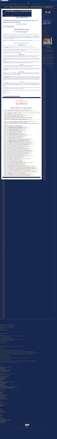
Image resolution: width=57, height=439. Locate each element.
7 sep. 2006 (3, 234)
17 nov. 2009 (44, 91)
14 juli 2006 (3, 256)
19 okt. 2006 (3, 206)
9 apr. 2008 (44, 149)
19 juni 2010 (44, 90)
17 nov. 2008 (44, 120)
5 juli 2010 (44, 89)
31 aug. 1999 (3, 313)
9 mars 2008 (44, 169)
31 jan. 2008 (3, 191)
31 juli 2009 (44, 104)
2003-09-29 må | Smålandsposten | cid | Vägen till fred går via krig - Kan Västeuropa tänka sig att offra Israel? (48, 51)
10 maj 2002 (3, 297)
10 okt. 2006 (3, 212)
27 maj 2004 (3, 283)
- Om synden (1, 379)
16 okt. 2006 (3, 208)
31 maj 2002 (3, 296)
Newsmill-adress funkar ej (18, 113)
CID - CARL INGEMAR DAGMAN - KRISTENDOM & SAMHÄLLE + (29, 7)
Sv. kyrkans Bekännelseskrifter (3, 373)
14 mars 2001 (3, 311)
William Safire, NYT (2, 422)
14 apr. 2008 (44, 147)
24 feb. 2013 (44, 77)
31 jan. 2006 (3, 260)
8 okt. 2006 (3, 214)
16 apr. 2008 (44, 146)
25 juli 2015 (44, 69)
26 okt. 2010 (44, 86)
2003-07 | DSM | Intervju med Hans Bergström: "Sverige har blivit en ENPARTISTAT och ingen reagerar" (11, 335)
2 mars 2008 (44, 174)
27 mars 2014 (44, 74)
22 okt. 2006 (3, 204)
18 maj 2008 (44, 126)
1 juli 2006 (3, 257)
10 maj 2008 (44, 130)
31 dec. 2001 (3, 304)
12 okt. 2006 (3, 211)
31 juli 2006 (3, 250)
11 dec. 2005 (3, 264)
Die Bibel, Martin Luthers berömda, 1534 (4, 394)
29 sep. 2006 (3, 220)
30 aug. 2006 (3, 238)
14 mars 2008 (44, 166)
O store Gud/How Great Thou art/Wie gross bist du (5, 367)
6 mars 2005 (3, 274)
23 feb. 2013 (44, 78)
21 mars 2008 (44, 161)
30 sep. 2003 (3, 287)
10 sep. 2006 (3, 233)
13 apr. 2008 (44, 148)
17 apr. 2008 (44, 145)
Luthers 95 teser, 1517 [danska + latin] (4, 376)
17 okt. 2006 (3, 207)
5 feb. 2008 (3, 188)
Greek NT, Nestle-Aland (2, 396)
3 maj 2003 (3, 290)
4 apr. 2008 (44, 152)
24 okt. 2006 (3, 202)
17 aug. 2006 (3, 246)
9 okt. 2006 (3, 213)
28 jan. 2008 (3, 192)
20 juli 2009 (44, 105)
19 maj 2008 (44, 125)
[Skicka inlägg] (19, 95)
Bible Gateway (1, 397)
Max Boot (1, 417)
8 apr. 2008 (44, 150)
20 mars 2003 (3, 294)
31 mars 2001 (3, 310)
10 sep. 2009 (44, 97)
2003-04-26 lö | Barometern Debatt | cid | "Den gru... (48, 59)
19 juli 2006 (3, 255)
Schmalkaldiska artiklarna (2, 378)
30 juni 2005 (3, 270)
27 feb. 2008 (44, 177)
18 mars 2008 (44, 163)
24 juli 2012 (44, 79)
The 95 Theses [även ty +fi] (3, 377)
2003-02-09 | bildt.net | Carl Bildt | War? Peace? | (5, 356)
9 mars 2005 (3, 273)
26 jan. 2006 (3, 261)
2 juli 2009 (44, 108)
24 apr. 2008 (44, 140)
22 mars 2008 (44, 160)
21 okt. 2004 (3, 278)
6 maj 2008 (44, 133)
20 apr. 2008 (44, 143)
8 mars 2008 (44, 170)
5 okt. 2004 (3, 280)
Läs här (26, 116)
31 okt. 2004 (3, 277)
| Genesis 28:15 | (19, 13)
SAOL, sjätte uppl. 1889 (2, 411)
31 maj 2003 (3, 289)
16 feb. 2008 (3, 184)
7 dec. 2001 (3, 305)
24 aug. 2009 (44, 101)
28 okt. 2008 (44, 121)
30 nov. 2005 (3, 265)
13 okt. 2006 (3, 210)
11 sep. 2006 (3, 232)
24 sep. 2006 (3, 224)
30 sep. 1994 (3, 316)
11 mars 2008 (44, 168)
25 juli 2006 (3, 252)
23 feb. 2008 (3, 180)
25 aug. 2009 (44, 100)
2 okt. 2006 (3, 218)
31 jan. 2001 (3, 312)
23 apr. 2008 (44, 141)
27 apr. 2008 (44, 138)
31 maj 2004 (3, 282)
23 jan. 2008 (3, 194)
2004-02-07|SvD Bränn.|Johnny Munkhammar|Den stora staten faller (7, 338)
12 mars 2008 (44, 167)
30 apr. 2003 (3, 291)
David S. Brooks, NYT (2, 418)
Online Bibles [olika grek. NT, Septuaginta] (4, 398)
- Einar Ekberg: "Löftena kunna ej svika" (4, 370)
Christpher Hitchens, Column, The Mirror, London (5, 420)
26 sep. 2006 (3, 222)
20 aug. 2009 (44, 103)
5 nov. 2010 (44, 85)
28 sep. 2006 (3, 221)
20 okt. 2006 (3, 205)
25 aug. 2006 (3, 241)
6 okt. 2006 (3, 215)
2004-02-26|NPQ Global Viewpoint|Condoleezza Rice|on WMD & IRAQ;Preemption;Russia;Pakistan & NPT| (11, 350)
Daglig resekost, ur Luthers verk (3, 368)
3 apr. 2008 (44, 153)
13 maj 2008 (44, 128)
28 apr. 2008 (44, 137)
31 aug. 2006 (3, 237)
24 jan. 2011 (44, 84)
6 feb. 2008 (3, 187)
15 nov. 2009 (44, 92)
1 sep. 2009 (44, 99)
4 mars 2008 (44, 173)
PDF (34, 110)
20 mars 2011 (44, 81)
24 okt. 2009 (44, 95)
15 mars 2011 (44, 83)
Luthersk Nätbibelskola (2, 391)
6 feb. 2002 (3, 302)
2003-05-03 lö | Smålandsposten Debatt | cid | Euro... (48, 57)
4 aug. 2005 (3, 269)
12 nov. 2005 (3, 266)
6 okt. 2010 (44, 87)
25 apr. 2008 (44, 139)
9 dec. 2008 (44, 118)
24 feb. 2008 (44, 179)
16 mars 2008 (44, 164)
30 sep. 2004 (3, 281)
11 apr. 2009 (44, 112)
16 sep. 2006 (3, 229)
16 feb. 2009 (44, 115)
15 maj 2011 (44, 80)
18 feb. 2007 (3, 200)
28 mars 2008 (44, 157)
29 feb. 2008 (44, 176)
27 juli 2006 (3, 251)
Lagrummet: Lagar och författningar (4, 404)
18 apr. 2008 (44, 144)
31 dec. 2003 (3, 286)
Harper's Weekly (2, 348)
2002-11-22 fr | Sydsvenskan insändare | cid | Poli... (48, 65)
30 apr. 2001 (3, 309)
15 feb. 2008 (3, 185)
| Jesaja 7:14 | (16, 13)
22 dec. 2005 (3, 263)
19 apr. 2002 (3, 298)
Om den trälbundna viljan (2, 383)
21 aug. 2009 (44, 102)
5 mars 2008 (44, 172)
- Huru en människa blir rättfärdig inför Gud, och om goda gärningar (7, 381)
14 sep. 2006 (3, 230)
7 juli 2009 (44, 107)
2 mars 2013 (44, 76)
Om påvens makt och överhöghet (3, 382)
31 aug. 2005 (3, 267)
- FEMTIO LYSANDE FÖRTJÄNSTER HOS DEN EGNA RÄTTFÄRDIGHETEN (9, 386)
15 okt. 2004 (3, 279)
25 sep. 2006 (3, 223)
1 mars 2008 (44, 175)
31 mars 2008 (44, 155)
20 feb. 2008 (3, 182)
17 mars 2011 (44, 82)
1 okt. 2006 (3, 219)
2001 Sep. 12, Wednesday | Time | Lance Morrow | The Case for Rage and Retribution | (9, 362)
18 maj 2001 (3, 308)
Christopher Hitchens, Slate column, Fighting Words (5, 419)
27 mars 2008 (44, 158)
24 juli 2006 (3, 253)
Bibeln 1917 (1, 392)
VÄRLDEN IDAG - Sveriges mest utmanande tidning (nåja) (7, 327)
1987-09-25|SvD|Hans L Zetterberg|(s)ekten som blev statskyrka (7, 340)
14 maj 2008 (44, 127)
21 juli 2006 (3, 254)
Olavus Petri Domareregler (3, 402)
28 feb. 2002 (3, 301)
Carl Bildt (1, 415)
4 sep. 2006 (3, 235)
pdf (36, 121)
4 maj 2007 (3, 199)
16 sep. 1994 (3, 317)
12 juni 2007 (3, 198)
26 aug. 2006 (3, 240)
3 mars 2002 (3, 300)
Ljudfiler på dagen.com (2, 369)
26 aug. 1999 (3, 314)
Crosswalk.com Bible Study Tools (3, 395)
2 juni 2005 (3, 271)
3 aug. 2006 (3, 248)
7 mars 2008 (44, 171)
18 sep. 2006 (3, 227)
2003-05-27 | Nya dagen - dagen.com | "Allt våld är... (48, 56)
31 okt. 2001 (3, 306)
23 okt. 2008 (44, 122)
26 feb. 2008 (44, 178)
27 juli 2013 (44, 75)
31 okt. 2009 (44, 94)
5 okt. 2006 (3, 216)
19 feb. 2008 (3, 183)
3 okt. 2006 (3, 217)
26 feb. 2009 (44, 114)
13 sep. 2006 (3, 231)
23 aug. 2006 (3, 242)
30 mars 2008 (44, 156)
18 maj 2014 (44, 73)
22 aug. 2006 (3, 243)
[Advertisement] (4, 322)
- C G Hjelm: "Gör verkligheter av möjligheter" (5, 371)
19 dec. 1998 (3, 315)
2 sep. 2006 (3, 236)
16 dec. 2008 (44, 117)
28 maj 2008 (44, 124)
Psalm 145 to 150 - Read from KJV (46, 26)
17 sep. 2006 (3, 228)
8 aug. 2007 (3, 197)
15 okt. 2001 (3, 307)
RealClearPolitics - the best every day (4, 330)
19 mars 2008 (44, 162)
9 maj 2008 (44, 131)
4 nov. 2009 (44, 93)
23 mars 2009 (44, 113)
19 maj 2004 (3, 284)
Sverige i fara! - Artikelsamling (3, 342)
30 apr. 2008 (44, 136)
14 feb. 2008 (3, 186)
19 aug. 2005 (3, 268)
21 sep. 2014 (44, 71)
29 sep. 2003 (3, 288)
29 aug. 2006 (3, 239)
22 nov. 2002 (3, 295)
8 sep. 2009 (44, 98)
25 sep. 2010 (44, 88)
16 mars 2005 (3, 272)
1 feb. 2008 (3, 190)
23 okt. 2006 (3, 203)
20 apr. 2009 (44, 110)
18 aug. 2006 (3, 245)
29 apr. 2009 (44, 109)
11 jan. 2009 (44, 116)
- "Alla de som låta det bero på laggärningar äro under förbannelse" (7, 387)
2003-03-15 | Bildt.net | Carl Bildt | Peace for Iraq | (5, 355)
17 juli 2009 (44, 106)
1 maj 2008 (44, 135)
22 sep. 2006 (3, 225)
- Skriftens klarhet (2, 385)
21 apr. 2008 (44, 142)
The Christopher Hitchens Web (3, 421)
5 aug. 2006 (3, 247)
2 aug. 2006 (3, 249)
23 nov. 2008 (44, 119)
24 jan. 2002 (3, 303)
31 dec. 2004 (3, 276)
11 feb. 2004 (3, 285)
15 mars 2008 (44, 165)
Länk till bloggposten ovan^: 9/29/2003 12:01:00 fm (11, 95)
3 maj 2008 (44, 134)
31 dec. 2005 (3, 262)
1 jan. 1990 (3, 318)
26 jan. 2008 (3, 193)
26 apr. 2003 (3, 292)
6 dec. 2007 (3, 195)
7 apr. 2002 (3, 299)
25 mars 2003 (3, 293)
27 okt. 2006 (3, 201)
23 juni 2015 (44, 70)
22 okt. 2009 (44, 96)
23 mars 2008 (44, 159)
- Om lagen (1, 380)
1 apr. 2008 (44, 154)
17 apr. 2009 (44, 111)
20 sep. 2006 (3, 226)
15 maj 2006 (3, 259)
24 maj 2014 (44, 72)
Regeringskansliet (2, 405)
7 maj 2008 (44, 132)
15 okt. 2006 (3, 209)
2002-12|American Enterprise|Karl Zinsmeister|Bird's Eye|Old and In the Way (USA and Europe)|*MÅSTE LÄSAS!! (12, 346)
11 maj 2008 (44, 129)
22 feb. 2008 (3, 181)
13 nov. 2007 (3, 196)
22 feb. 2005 (3, 275)
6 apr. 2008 (44, 151)
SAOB (0, 410)
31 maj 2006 (3, 258)
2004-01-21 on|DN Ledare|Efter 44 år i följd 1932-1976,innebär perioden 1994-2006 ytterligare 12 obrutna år (11, 339)
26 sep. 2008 (44, 123)
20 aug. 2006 (3, 244)
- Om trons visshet (2, 384)
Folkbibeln (1, 393)
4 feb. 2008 (3, 189)
